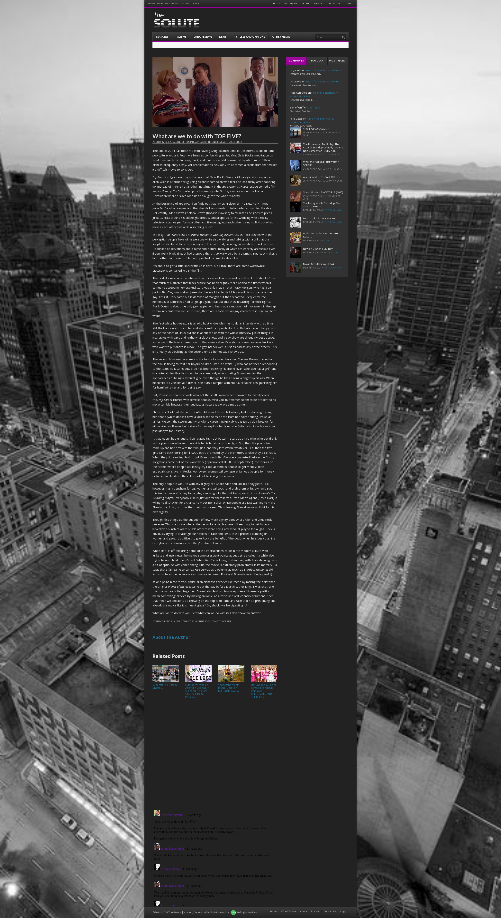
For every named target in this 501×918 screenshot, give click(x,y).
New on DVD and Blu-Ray (318, 248)
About (305, 3)
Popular (317, 60)
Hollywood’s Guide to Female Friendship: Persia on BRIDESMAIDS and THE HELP (263, 691)
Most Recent (338, 60)
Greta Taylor (330, 252)
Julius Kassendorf (175, 141)
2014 (194, 621)
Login (347, 3)
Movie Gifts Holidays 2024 (318, 264)
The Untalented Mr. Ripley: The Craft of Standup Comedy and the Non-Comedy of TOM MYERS (323, 147)
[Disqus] (215, 756)
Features (162, 36)
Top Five (226, 621)
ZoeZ (326, 240)
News (223, 36)
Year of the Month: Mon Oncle (323, 70)
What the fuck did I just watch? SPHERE (321, 163)
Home (160, 3)
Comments (296, 60)
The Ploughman (332, 210)
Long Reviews (203, 36)
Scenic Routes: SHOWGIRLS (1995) (323, 192)
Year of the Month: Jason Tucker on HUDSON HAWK (229, 688)
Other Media (281, 36)
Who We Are (290, 3)
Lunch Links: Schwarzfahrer (319, 218)
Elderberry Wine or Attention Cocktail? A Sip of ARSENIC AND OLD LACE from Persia (197, 691)
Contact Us (333, 3)
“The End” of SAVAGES (316, 129)
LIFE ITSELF (314, 107)
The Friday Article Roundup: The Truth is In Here (322, 204)
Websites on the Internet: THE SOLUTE (320, 235)
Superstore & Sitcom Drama (164, 686)
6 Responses (235, 141)
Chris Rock (204, 621)
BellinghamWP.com (248, 912)
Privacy (318, 3)
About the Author (171, 637)
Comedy (216, 621)
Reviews (181, 36)
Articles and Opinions (249, 36)
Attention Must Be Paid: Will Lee (321, 177)
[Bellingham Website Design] (233, 912)
